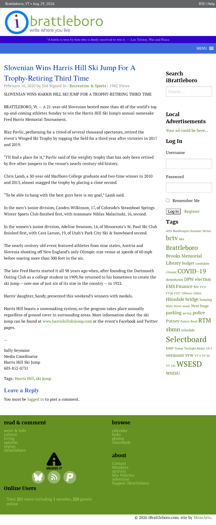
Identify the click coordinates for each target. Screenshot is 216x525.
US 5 (209, 348)
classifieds (121, 442)
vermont (175, 355)
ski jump (43, 378)
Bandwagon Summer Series (192, 231)
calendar (119, 431)
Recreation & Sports (88, 85)
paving (187, 313)
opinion (11, 442)
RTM (204, 320)
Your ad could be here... (187, 130)
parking (173, 313)
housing (206, 299)
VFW (189, 355)
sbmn (173, 329)
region (10, 446)
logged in (35, 399)
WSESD (189, 364)
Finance (184, 286)
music (186, 306)
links (116, 434)
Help (211, 3)
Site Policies (123, 475)
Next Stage (200, 305)
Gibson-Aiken (191, 293)
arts (169, 231)
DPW (189, 279)
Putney (172, 321)
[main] (81, 234)
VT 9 (197, 356)
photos (118, 438)
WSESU (173, 373)
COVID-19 (192, 271)
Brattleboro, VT (17, 3)
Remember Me (185, 200)
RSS (202, 3)
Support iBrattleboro (130, 483)
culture (10, 434)
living (9, 438)
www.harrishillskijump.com (67, 321)
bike (181, 239)
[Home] (55, 21)
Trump (178, 348)
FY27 (177, 293)
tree (169, 348)
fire (196, 287)
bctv (172, 238)
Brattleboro (182, 248)
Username (175, 152)
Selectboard (186, 339)
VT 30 (206, 356)
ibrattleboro (15, 450)
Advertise (120, 479)
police (199, 313)
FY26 (169, 293)
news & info (15, 431)
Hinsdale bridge (182, 299)
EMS (170, 286)
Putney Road (188, 321)
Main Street (173, 306)
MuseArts (202, 517)
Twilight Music (194, 348)
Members (120, 467)
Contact (119, 463)
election (203, 279)
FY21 (203, 287)
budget (188, 263)
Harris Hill (24, 378)
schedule (188, 330)
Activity (119, 471)
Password (175, 176)
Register (192, 211)
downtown (174, 279)
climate (171, 272)
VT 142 (170, 366)
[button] (202, 48)
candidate (202, 263)
